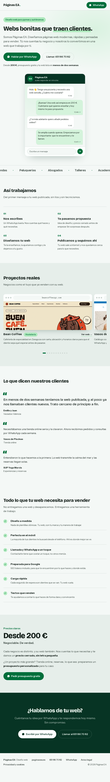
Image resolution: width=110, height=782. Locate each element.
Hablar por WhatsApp (24, 56)
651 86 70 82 (55, 760)
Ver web (86, 334)
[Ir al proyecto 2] (47, 353)
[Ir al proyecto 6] (56, 353)
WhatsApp (98, 5)
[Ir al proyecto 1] (44, 353)
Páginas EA (12, 5)
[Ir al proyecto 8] (60, 353)
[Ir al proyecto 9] (62, 353)
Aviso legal (86, 760)
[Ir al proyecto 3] (49, 353)
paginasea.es (38, 760)
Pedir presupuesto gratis (25, 676)
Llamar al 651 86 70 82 (75, 734)
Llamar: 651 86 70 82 (58, 56)
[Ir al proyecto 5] (53, 353)
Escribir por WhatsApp (39, 734)
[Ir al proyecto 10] (64, 353)
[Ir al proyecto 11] (66, 353)
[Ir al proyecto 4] (51, 353)
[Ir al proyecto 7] (58, 353)
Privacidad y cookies (13, 764)
